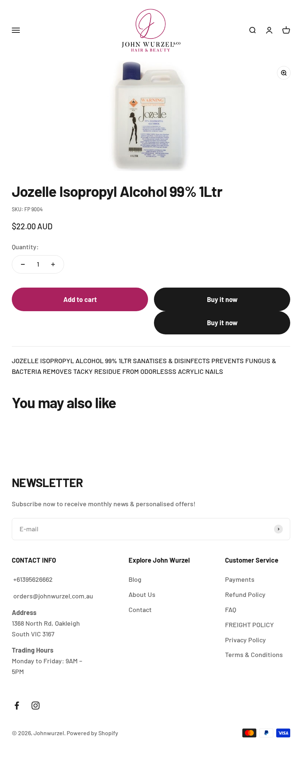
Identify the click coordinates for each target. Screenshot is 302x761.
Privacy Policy (245, 640)
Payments (239, 579)
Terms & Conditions (254, 654)
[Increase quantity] (53, 264)
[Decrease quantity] (23, 264)
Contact (140, 609)
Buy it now (222, 299)
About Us (142, 594)
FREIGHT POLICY (249, 625)
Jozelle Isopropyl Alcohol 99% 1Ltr (184, 728)
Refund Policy (245, 594)
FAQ (230, 609)
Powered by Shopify (92, 732)
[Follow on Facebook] (17, 705)
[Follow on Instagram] (36, 705)
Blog (135, 579)
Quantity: (25, 247)
